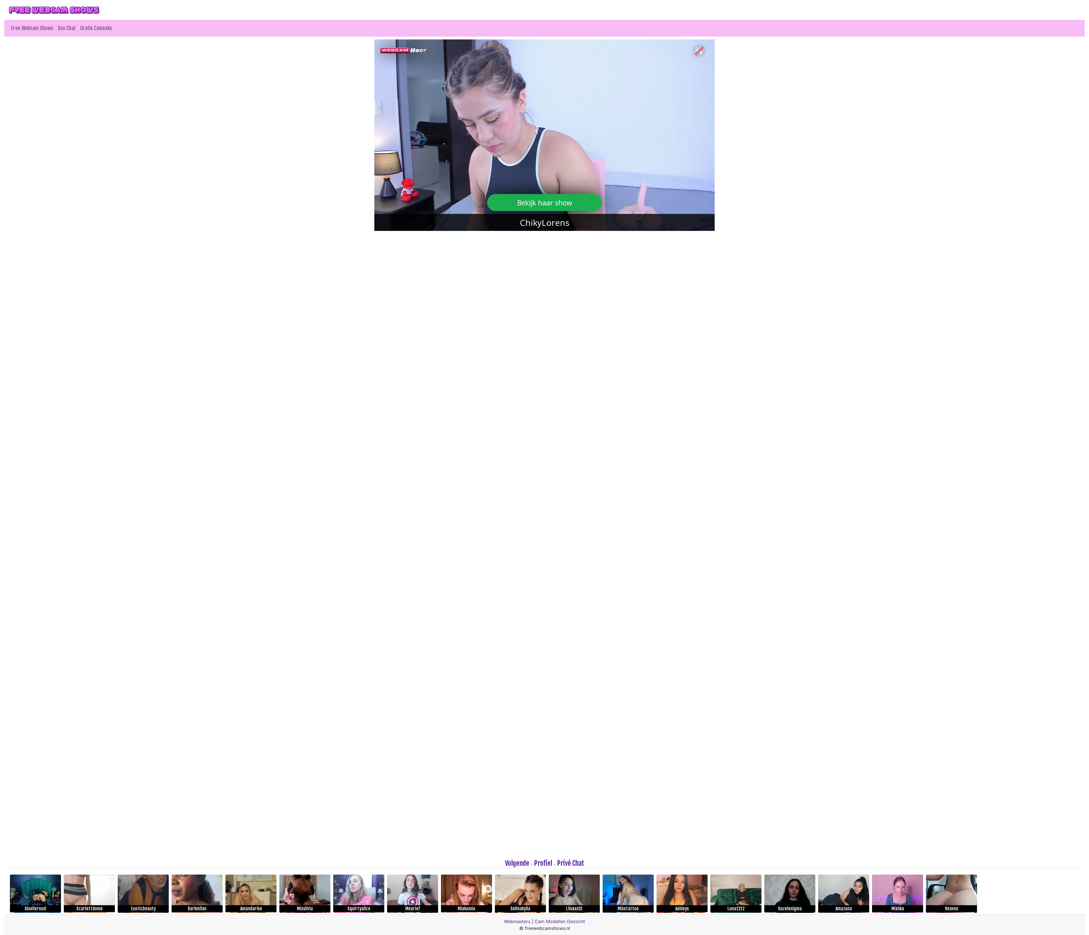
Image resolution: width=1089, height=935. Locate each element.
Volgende (517, 863)
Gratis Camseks (96, 28)
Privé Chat (570, 863)
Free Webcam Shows (32, 28)
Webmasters (517, 921)
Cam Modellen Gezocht (560, 921)
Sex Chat (67, 28)
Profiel (543, 863)
